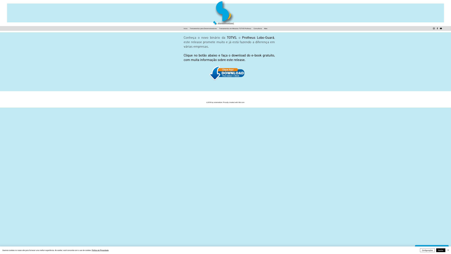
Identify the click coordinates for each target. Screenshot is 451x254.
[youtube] (441, 28)
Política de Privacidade (100, 250)
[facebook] (437, 28)
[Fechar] (448, 250)
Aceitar (440, 250)
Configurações (427, 250)
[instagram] (434, 28)
